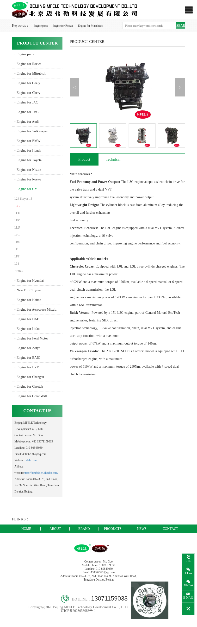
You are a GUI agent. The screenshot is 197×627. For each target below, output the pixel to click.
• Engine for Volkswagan (31, 131)
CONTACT (170, 529)
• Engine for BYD (26, 367)
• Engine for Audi (26, 121)
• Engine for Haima (27, 300)
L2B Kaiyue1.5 (23, 198)
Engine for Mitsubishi (90, 25)
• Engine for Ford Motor (31, 338)
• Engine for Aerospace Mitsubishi (37, 309)
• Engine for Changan (29, 377)
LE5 (16, 249)
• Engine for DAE (26, 319)
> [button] (180, 87)
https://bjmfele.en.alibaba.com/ (41, 472)
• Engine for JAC (26, 102)
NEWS (142, 529)
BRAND (84, 529)
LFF (16, 256)
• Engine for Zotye (27, 348)
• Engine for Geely (27, 83)
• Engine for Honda (27, 150)
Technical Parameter (113, 161)
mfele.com (31, 460)
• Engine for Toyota (28, 160)
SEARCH (180, 25)
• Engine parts (24, 54)
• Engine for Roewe (27, 64)
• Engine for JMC (26, 112)
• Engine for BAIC (27, 357)
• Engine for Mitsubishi (30, 73)
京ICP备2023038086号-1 (78, 611)
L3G (17, 206)
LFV (17, 220)
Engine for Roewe (63, 25)
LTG (17, 235)
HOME (26, 529)
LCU (17, 213)
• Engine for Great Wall (30, 396)
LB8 (16, 242)
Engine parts (41, 25)
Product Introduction (84, 161)
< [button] (74, 87)
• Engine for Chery (27, 93)
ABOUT (55, 529)
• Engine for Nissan (27, 170)
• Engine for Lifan (27, 329)
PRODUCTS (113, 529)
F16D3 (18, 271)
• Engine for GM (25, 189)
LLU (17, 227)
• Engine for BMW (27, 141)
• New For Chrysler (27, 290)
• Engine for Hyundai (29, 280)
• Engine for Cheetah (28, 386)
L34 (16, 263)
